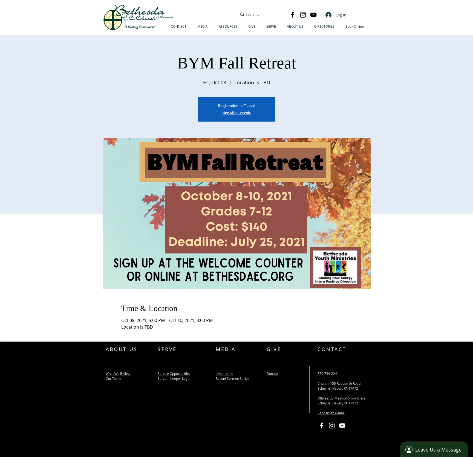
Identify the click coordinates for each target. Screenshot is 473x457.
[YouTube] (313, 15)
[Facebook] (292, 15)
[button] (324, 26)
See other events (237, 112)
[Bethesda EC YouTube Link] (342, 425)
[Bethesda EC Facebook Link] (321, 425)
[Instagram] (303, 15)
